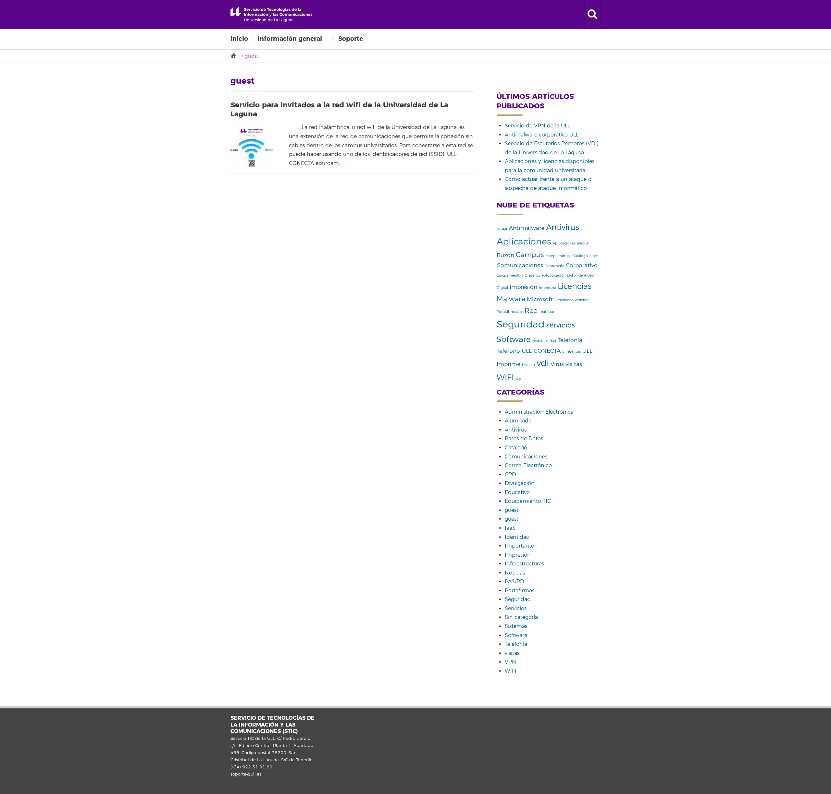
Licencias (574, 286)
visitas (573, 364)
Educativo (517, 492)
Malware (511, 299)
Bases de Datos (524, 438)
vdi (543, 363)
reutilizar (547, 312)
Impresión (523, 287)
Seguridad (521, 324)
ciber (593, 256)
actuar (502, 229)
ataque (583, 243)
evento (534, 275)
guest (511, 510)
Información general (290, 39)
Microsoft (540, 299)
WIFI (505, 377)
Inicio (239, 39)
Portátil (503, 312)
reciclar (517, 312)
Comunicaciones (520, 265)
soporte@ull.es (245, 774)
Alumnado (518, 421)
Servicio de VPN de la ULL (537, 126)
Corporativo (582, 265)
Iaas (570, 274)
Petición (582, 300)
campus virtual (558, 256)
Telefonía (570, 340)
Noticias (515, 573)
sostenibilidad (544, 341)
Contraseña (554, 266)
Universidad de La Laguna (271, 14)
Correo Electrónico (528, 465)
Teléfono (508, 351)
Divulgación (520, 483)
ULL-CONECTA (541, 351)
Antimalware (526, 228)
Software (514, 339)
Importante (519, 546)
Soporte (350, 39)
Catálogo (580, 256)
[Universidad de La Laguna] (235, 56)
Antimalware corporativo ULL (541, 135)
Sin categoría (521, 617)
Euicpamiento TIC (512, 275)
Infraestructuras (524, 564)
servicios (560, 325)
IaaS (510, 528)
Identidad (517, 537)
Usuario (528, 365)
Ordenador (563, 300)
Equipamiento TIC (528, 501)
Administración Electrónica (539, 412)
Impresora (547, 288)
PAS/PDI (515, 581)
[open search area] (592, 14)
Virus (557, 364)
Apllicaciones (563, 243)
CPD (510, 474)
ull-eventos (571, 352)
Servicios (516, 608)
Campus (530, 255)
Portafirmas (519, 590)
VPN (510, 662)
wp (518, 379)
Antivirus (562, 227)
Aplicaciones (524, 241)
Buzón (505, 255)
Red (531, 310)
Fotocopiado (553, 275)
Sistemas (516, 626)
